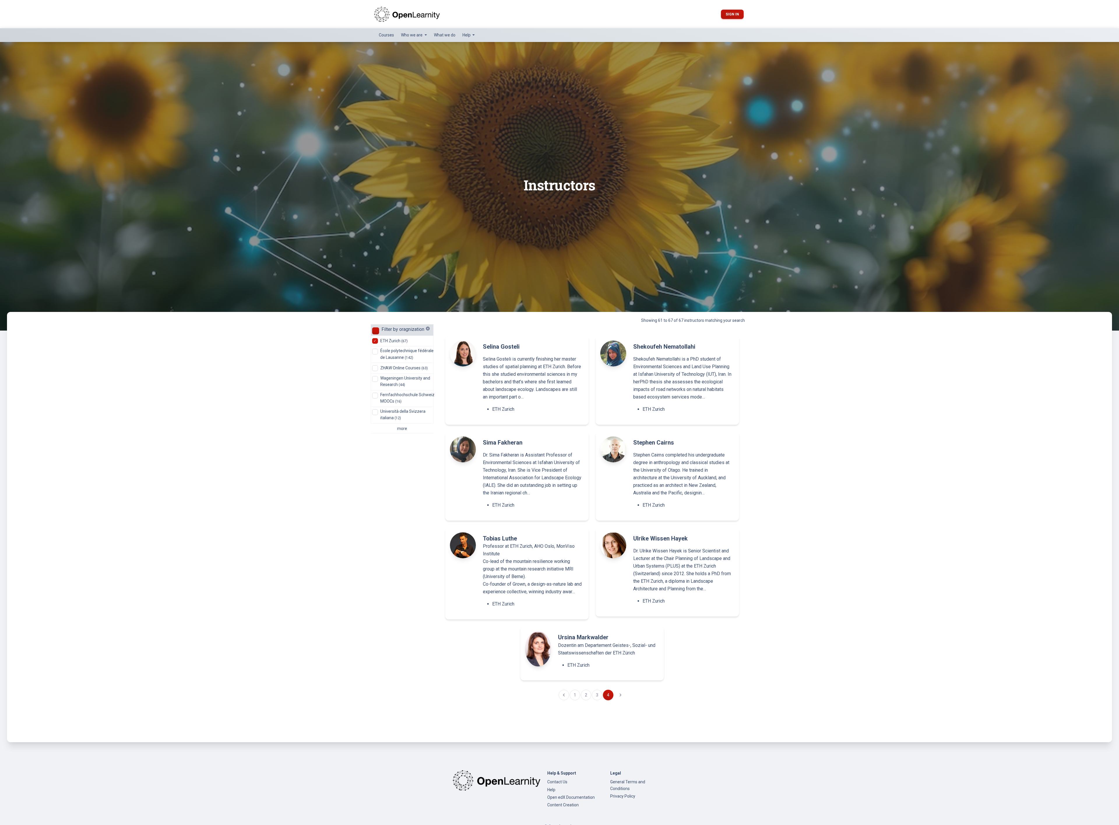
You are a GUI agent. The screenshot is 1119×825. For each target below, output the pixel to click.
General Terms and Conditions (627, 785)
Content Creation (563, 805)
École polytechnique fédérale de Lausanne (407, 353)
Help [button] (466, 35)
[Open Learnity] (407, 14)
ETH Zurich (394, 340)
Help (551, 789)
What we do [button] (444, 35)
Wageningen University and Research (405, 381)
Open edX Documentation (571, 797)
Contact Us (557, 782)
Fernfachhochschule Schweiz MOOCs (407, 397)
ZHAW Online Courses (404, 368)
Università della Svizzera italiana (402, 414)
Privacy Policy (622, 796)
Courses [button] (386, 35)
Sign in (732, 14)
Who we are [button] (412, 35)
